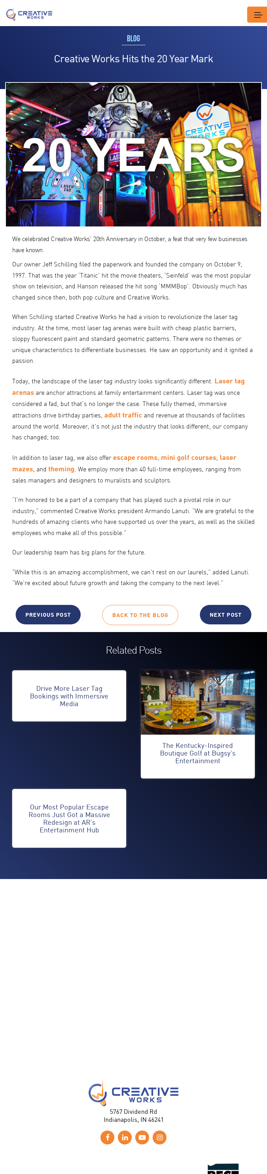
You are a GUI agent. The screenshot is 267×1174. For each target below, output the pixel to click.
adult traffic (123, 414)
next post (226, 614)
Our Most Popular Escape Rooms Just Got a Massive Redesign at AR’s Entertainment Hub (69, 818)
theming (61, 468)
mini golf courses (188, 457)
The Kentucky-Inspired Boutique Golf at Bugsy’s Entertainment (198, 753)
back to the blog (140, 615)
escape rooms (135, 457)
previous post (48, 614)
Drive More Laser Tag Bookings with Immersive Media (69, 696)
